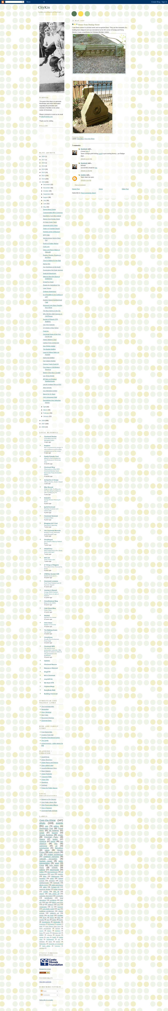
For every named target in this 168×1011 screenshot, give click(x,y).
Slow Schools (47, 387)
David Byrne (45, 757)
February (46, 413)
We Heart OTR (49, 683)
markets (60, 874)
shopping (52, 880)
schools (55, 867)
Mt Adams (51, 924)
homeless (42, 878)
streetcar (42, 841)
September (47, 194)
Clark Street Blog (50, 608)
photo (42, 823)
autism (54, 920)
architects (53, 900)
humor (53, 841)
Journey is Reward (50, 590)
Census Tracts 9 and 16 (51, 364)
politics (56, 826)
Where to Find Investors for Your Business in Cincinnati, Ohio (52, 460)
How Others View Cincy (53, 926)
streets (60, 835)
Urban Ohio (45, 779)
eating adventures (57, 885)
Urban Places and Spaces (49, 762)
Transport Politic (46, 776)
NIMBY (41, 935)
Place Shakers (46, 771)
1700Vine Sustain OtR (51, 574)
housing (55, 833)
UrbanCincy (48, 548)
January (46, 416)
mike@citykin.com (47, 116)
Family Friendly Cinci (51, 456)
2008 (43, 420)
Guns (41, 933)
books (61, 920)
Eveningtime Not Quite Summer (53, 270)
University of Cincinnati (56, 944)
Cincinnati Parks (51, 837)
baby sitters (46, 946)
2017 (43, 160)
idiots (59, 917)
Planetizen (44, 782)
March (45, 410)
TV (52, 907)
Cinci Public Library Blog (49, 802)
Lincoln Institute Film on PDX (52, 384)
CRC (41, 854)
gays (47, 937)
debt (46, 902)
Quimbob (84, 149)
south (100, 153)
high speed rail (54, 893)
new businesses (52, 872)
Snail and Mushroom (49, 273)
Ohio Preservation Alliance (49, 805)
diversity (58, 935)
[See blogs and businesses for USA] (44, 973)
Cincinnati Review (50, 436)
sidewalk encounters (48, 859)
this (96, 167)
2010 (43, 179)
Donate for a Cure (45, 969)
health (54, 937)
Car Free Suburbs (49, 324)
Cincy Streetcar (46, 712)
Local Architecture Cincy (49, 768)
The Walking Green (50, 630)
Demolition (80, 139)
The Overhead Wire (47, 706)
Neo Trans (44, 715)
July (44, 200)
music (41, 867)
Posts (44, 991)
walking (42, 870)
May (44, 207)
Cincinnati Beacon (50, 664)
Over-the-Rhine (89, 139)
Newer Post (76, 189)
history (52, 917)
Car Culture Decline (49, 361)
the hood (50, 915)
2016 (43, 163)
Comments (46, 995)
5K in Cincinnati (49, 675)
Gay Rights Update (49, 346)
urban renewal (58, 889)
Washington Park (46, 828)
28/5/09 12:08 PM (86, 171)
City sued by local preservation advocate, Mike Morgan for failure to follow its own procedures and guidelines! (53, 652)
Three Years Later (49, 559)
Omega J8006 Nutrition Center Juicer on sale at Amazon (51, 593)
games (41, 937)
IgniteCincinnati (49, 507)
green (57, 863)
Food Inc (46, 331)
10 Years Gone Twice (50, 222)
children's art (54, 913)
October (46, 191)
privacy (49, 930)
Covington (42, 924)
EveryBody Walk (49, 690)
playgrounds (54, 870)
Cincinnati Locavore (51, 581)
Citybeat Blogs (49, 686)
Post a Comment (80, 185)
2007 (43, 423)
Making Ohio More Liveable (51, 372)
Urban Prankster (46, 774)
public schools (54, 852)
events (59, 823)
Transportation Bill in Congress (53, 212)
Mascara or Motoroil (51, 668)
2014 (43, 166)
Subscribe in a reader (46, 1000)
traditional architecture (46, 911)
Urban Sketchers (46, 760)
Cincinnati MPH (49, 646)
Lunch (47, 933)
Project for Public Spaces (49, 788)
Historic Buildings (46, 835)
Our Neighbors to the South (52, 267)
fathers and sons (57, 902)
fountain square (45, 861)
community (59, 896)
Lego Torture (47, 288)
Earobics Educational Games (50, 737)
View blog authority (45, 982)
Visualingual (48, 539)
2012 (43, 172)
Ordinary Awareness (49, 291)
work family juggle (48, 909)
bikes (44, 876)
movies (41, 920)
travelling (60, 915)
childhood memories (51, 857)
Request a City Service (48, 799)
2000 (43, 427)
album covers (43, 885)
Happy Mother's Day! (50, 339)
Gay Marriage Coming (50, 391)
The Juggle (44, 740)
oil (43, 904)
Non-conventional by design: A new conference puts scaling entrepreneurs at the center (53, 449)
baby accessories (45, 928)
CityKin (83, 175)
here (87, 151)
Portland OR (55, 887)
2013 (43, 169)
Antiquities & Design (51, 480)
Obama (42, 839)
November (46, 188)
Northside (56, 883)
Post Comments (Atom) (88, 193)
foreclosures (46, 922)
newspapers (50, 939)
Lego (52, 874)
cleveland (41, 948)
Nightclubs (42, 944)
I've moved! (47, 632)
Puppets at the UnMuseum (51, 231)
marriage (42, 941)
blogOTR (47, 672)
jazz (58, 909)
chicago (49, 935)
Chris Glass (48, 623)
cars (46, 826)
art (56, 846)
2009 (43, 182)
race (58, 904)
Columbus (57, 946)
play (55, 844)
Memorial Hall (56, 933)
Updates (47, 661)
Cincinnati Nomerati (51, 516)
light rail (56, 891)
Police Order (48, 610)
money (41, 930)
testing (58, 941)
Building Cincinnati (50, 694)
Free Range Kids (46, 732)
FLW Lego (46, 246)
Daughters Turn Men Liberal (52, 216)
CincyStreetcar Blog (51, 601)
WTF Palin (46, 235)
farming (58, 928)
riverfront (57, 930)
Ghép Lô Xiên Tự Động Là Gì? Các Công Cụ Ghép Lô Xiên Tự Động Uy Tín (52, 490)
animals (58, 924)
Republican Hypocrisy (50, 525)
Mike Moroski (48, 487)
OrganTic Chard (48, 282)
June (45, 203)
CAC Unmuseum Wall (50, 397)
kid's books (54, 865)
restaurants (43, 907)
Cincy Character (46, 808)
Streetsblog (45, 709)
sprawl (41, 833)
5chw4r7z (47, 498)
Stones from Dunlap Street (88, 24)
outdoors (50, 904)
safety (45, 887)
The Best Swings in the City (52, 311)
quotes (55, 839)
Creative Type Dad (47, 735)
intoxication (56, 922)
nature (47, 850)
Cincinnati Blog (49, 467)
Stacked (47, 615)
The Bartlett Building (49, 349)
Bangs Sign (46, 264)
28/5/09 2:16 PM (86, 180)
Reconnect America (47, 718)
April (44, 407)
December (46, 184)
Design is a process (50, 624)
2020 (43, 156)
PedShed (44, 785)
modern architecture (55, 854)
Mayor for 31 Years (49, 394)
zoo (59, 939)
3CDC (45, 917)
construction (44, 848)
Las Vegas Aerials (48, 376)
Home (101, 189)
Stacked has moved (50, 617)
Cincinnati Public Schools (49, 810)
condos (45, 891)
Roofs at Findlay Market (50, 243)
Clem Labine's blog (47, 765)
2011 (43, 175)
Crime (41, 865)
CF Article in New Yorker (51, 328)
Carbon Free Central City (51, 343)
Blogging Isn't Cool (51, 523)
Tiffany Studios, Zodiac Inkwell (53, 482)
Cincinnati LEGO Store (50, 225)
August (45, 197)
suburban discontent (45, 896)
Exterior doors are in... (50, 576)
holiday (41, 872)
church (41, 893)
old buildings (54, 830)
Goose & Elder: (48, 518)
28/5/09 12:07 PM (86, 159)
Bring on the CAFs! (50, 603)
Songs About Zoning (49, 209)
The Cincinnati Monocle (52, 530)
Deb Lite (47, 557)
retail (40, 926)
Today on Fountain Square (51, 228)
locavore (60, 907)
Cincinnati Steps (46, 720)
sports (41, 915)
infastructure (55, 876)
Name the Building (48, 358)
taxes (50, 941)
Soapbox (47, 445)
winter (52, 878)
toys (48, 920)
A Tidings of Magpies (51, 565)
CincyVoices (48, 637)
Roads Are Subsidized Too (51, 285)
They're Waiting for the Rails (52, 260)
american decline (44, 889)
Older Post (125, 189)
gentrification (48, 898)
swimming (43, 846)
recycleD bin (48, 679)
